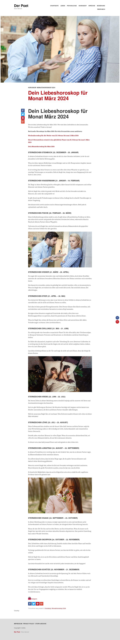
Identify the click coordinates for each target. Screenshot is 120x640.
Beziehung (101, 6)
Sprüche (91, 6)
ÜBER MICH (101, 9)
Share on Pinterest (23, 118)
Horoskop (83, 6)
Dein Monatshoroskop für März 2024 (41, 146)
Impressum (18, 624)
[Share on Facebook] (117, 318)
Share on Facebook (23, 110)
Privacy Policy (28, 624)
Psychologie (72, 6)
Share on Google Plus (23, 122)
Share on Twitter (23, 114)
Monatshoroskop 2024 (46, 87)
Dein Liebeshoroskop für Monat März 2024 (58, 95)
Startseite (54, 6)
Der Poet (21, 6)
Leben (62, 6)
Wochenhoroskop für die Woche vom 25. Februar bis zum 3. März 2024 (53, 135)
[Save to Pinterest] (117, 322)
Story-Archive (40, 624)
